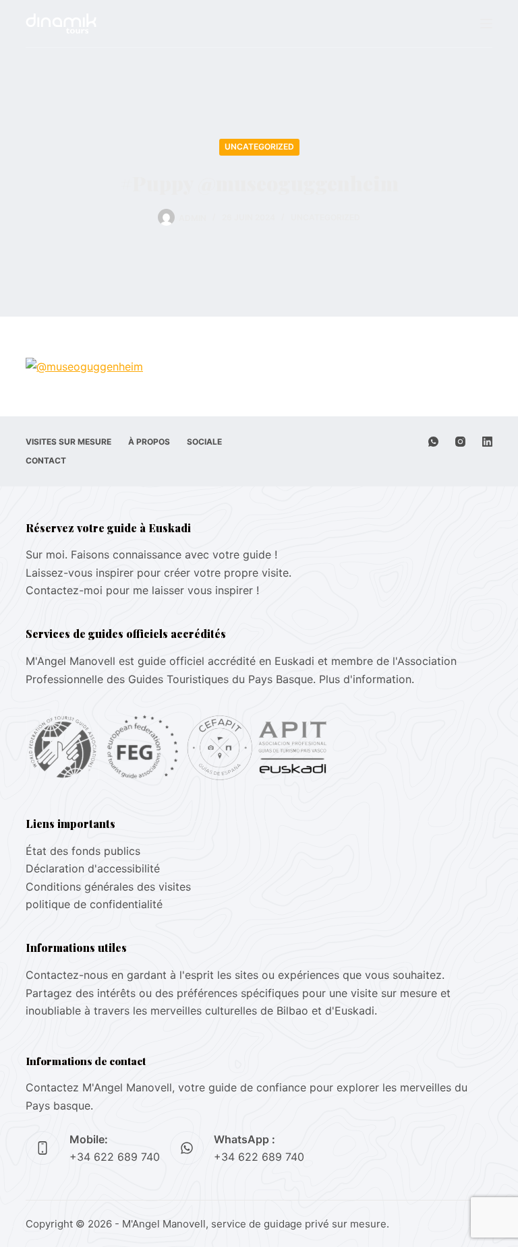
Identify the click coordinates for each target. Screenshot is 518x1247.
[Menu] (486, 24)
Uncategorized (259, 146)
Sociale (204, 442)
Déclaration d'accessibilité (93, 868)
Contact (46, 460)
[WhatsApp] (433, 442)
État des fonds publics (83, 851)
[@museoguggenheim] (84, 366)
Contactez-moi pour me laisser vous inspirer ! (142, 590)
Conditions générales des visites (108, 886)
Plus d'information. (366, 679)
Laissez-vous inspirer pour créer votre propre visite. (158, 572)
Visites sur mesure (68, 442)
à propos (149, 442)
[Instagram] (460, 442)
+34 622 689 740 (114, 1156)
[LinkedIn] (487, 442)
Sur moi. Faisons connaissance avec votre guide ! (151, 554)
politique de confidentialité (94, 904)
